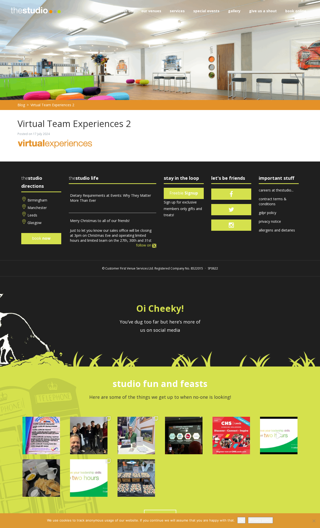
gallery (234, 10)
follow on (144, 245)
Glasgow (35, 222)
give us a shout (263, 10)
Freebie (184, 193)
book (41, 238)
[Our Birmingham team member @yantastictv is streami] (41, 435)
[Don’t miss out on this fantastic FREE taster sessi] (89, 478)
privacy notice (270, 221)
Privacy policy (260, 520)
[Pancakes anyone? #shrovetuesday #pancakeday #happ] (41, 478)
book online (295, 10)
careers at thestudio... (276, 190)
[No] (313, 520)
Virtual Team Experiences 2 (52, 104)
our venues (151, 10)
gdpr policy (267, 212)
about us (125, 10)
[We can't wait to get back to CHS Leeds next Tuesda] (231, 435)
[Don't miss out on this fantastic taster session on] (279, 435)
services (177, 10)
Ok (241, 520)
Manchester (37, 207)
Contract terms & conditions (272, 201)
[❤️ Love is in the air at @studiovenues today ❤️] (136, 478)
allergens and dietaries (277, 230)
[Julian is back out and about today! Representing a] (136, 435)
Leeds (32, 215)
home (103, 10)
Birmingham (37, 200)
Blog (21, 104)
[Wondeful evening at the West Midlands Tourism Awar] (183, 435)
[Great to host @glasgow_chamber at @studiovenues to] (89, 435)
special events (206, 10)
